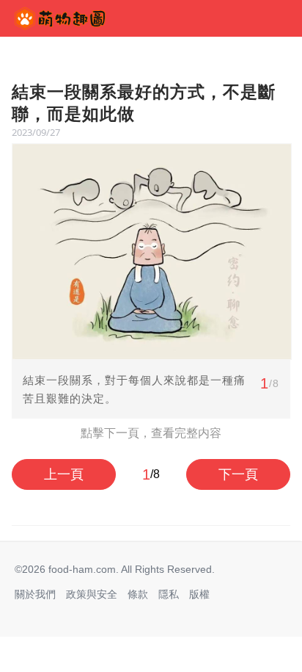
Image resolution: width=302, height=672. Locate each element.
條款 (138, 594)
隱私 (168, 594)
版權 (199, 594)
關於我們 (35, 594)
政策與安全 (91, 594)
